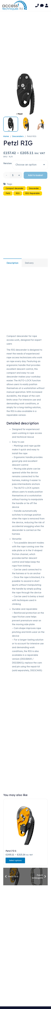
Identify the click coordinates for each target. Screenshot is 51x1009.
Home (6, 136)
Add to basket (35, 175)
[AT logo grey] (14, 5)
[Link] (37, 5)
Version (7, 163)
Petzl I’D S (11, 851)
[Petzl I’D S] (25, 826)
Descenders (18, 136)
